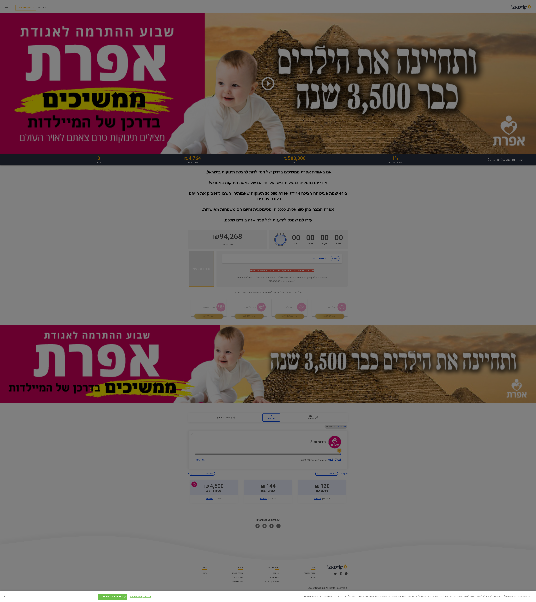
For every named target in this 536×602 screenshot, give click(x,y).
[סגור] (4, 596)
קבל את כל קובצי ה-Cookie (113, 596)
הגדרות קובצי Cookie (140, 596)
